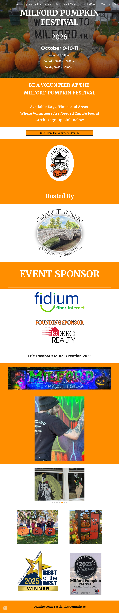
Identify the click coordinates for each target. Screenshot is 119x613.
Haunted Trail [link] (89, 4)
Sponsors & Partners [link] (37, 4)
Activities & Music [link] (66, 4)
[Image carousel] (59, 485)
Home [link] (17, 4)
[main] (59, 38)
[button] (115, 4)
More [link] (104, 4)
